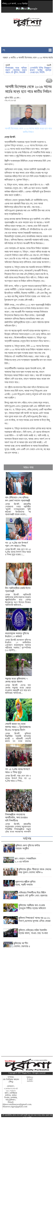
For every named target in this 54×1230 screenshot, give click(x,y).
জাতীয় (13, 57)
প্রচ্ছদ (6, 57)
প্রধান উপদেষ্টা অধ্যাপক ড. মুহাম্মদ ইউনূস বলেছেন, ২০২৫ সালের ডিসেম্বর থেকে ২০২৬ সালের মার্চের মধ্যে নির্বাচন (25, 145)
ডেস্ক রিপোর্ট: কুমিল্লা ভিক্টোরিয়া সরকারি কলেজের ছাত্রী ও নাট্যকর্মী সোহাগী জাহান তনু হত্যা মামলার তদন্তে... (18, 733)
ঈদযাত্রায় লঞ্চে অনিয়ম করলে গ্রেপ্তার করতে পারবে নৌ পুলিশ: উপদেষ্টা (16, 70)
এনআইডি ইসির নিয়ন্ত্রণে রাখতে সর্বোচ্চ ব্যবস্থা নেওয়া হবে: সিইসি (40, 70)
